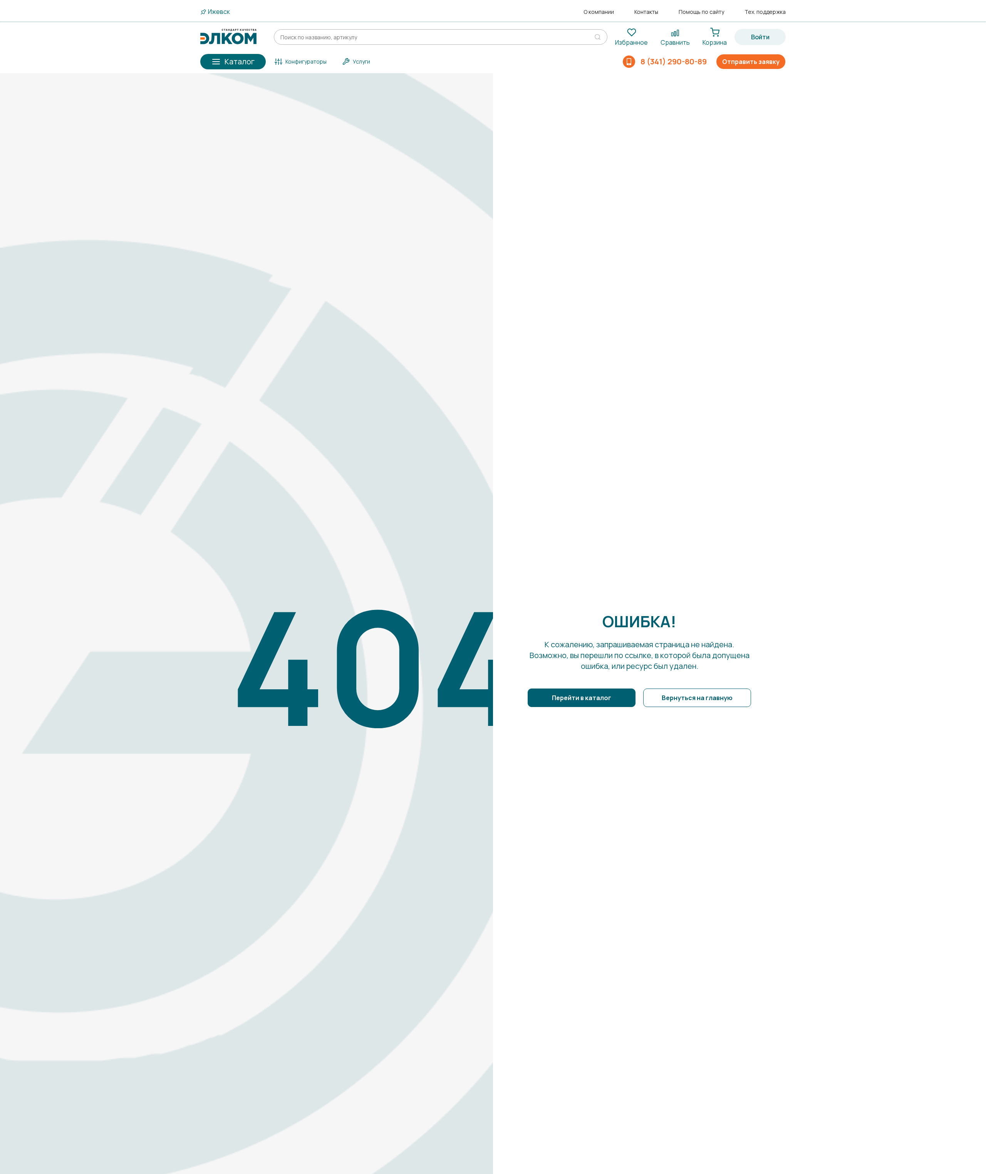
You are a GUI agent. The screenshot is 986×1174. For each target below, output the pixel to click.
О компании (599, 12)
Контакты (646, 12)
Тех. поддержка (765, 12)
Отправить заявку (751, 61)
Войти (760, 37)
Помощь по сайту (701, 12)
